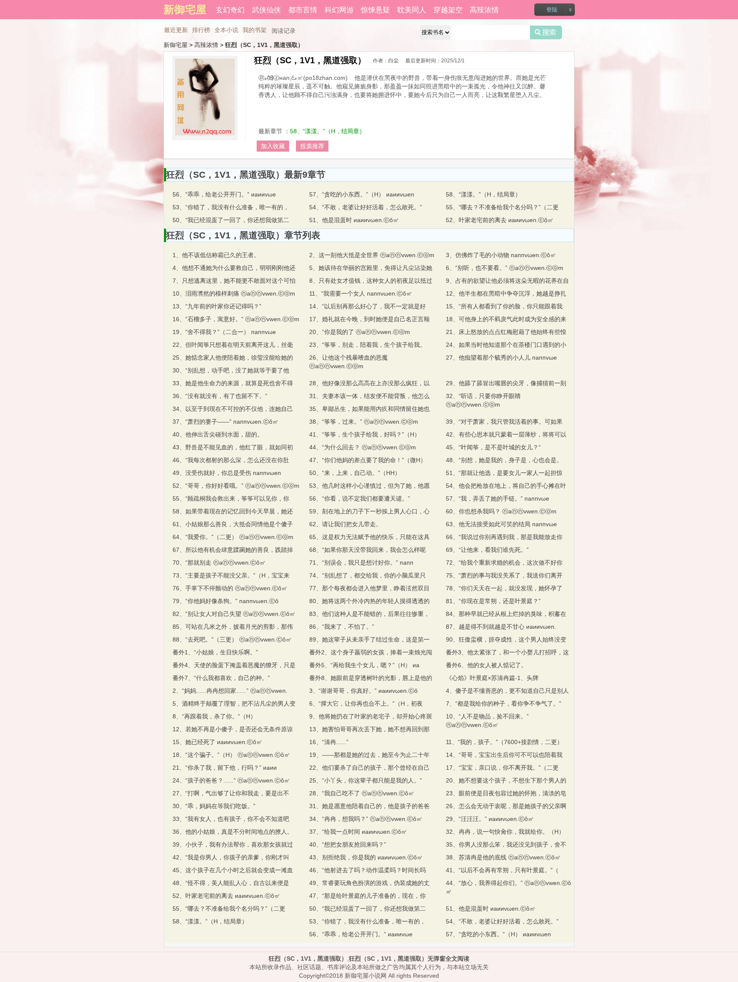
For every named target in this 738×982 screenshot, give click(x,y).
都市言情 (302, 9)
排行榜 (201, 29)
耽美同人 (411, 9)
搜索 (546, 32)
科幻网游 (339, 9)
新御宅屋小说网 (366, 975)
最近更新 (176, 29)
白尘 (393, 61)
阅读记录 (284, 30)
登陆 (551, 9)
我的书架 (254, 29)
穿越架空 (448, 9)
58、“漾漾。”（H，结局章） (327, 131)
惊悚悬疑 (375, 9)
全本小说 (226, 29)
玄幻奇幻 (230, 9)
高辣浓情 (484, 9)
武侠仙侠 (266, 9)
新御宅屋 (175, 44)
